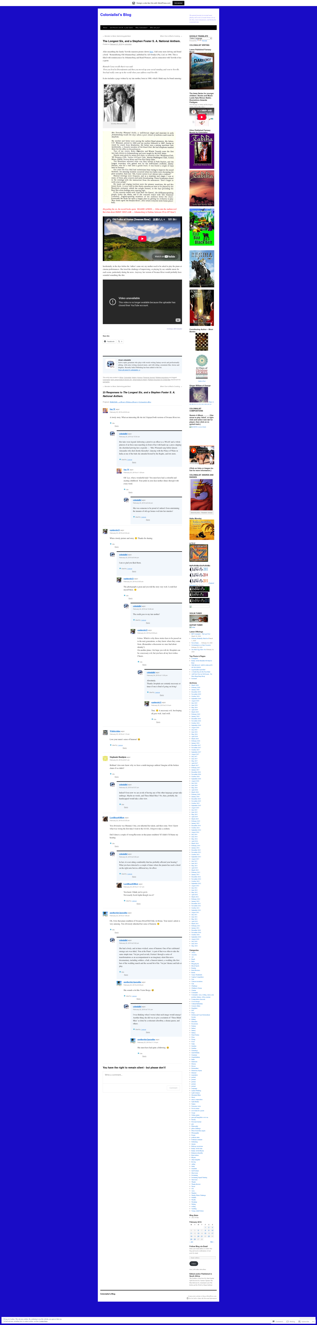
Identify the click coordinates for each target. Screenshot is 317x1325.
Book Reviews (195, 970)
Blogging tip (195, 964)
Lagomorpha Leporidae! (198, 669)
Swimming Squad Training (199, 1177)
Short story (194, 1173)
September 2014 (196, 830)
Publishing (194, 1142)
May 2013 (194, 866)
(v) (197, 404)
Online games (195, 1115)
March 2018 (195, 739)
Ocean (193, 1113)
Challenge (194, 986)
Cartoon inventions (197, 981)
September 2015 (196, 805)
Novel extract (195, 1108)
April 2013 (194, 868)
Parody (193, 1119)
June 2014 (194, 837)
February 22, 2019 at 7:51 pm (143, 1009)
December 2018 (196, 718)
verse (193, 1191)
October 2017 (195, 750)
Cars (192, 979)
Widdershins (115, 731)
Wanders (194, 1193)
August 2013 (195, 859)
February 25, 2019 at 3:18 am (161, 705)
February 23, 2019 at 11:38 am (134, 472)
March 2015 (195, 819)
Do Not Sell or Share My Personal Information (203, 1298)
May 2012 (194, 892)
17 (212, 1233)
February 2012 (195, 899)
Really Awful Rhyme (197, 1151)
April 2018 (194, 736)
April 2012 (194, 894)
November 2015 (196, 801)
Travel (193, 1186)
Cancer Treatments (196, 975)
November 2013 (196, 852)
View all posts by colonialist (129, 370)
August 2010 (195, 939)
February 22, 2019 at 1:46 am (120, 916)
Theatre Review (196, 1184)
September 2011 (196, 910)
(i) (213, 402)
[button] (119, 103)
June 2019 (194, 705)
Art (192, 957)
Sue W (112, 409)
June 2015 (194, 812)
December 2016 (196, 772)
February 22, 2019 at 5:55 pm (129, 857)
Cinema (193, 990)
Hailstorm (194, 1062)
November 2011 (196, 906)
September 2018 (196, 725)
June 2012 (194, 890)
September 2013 (196, 857)
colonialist (128, 44)
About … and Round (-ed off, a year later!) (118, 27)
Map (210, 402)
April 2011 (194, 921)
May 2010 (194, 946)
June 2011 (194, 917)
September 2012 (196, 883)
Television (194, 1180)
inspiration (194, 1075)
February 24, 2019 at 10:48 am (143, 609)
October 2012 (195, 881)
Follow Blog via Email (198, 1246)
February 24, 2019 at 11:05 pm (157, 675)
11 (191, 1233)
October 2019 (195, 696)
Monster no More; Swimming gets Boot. (117, 36)
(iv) (195, 404)
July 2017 (194, 756)
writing (193, 1206)
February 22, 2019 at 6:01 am (120, 760)
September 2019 (196, 698)
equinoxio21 (115, 530)
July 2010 (194, 941)
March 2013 (195, 870)
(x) (210, 404)
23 (209, 1236)
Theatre (193, 1182)
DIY (192, 1010)
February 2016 (195, 794)
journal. (193, 1077)
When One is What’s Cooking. (171, 36)
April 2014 (194, 841)
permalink (106, 382)
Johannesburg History (139, 380)
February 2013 (195, 872)
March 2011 (195, 923)
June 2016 (194, 785)
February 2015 (195, 821)
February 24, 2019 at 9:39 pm (147, 633)
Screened (194, 678)
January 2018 (195, 743)
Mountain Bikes (196, 1095)
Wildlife (193, 1197)
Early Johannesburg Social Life (121, 380)
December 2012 (196, 877)
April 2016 (194, 790)
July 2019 (194, 703)
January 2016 (195, 796)
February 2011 (195, 926)
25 (191, 1239)
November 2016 (196, 774)
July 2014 (194, 834)
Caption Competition (197, 977)
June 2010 (194, 943)
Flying (193, 1039)
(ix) (208, 404)
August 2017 (195, 754)
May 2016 (194, 788)
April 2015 (194, 816)
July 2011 (194, 915)
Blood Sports (195, 966)
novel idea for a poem (197, 1111)
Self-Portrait (195, 1171)
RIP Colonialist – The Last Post (200, 634)
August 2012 (195, 886)
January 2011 (195, 928)
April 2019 (194, 710)
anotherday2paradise (118, 912)
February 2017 (195, 767)
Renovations (195, 1155)
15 (205, 1233)
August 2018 (195, 727)
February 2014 (195, 845)
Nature (193, 1104)
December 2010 (196, 930)
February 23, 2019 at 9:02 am (120, 412)
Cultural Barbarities (197, 1004)
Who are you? (155, 27)
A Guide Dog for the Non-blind (200, 672)
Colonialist (127, 377)
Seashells (194, 1168)
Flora (193, 1037)
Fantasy (193, 1026)
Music (193, 1097)
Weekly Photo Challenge (198, 1195)
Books (193, 972)
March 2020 (195, 685)
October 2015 (195, 803)
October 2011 (195, 908)
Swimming (194, 1175)
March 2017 (195, 765)
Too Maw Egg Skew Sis (198, 649)
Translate (204, 41)
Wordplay (194, 1202)
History (134, 377)
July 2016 (194, 783)
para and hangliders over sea (199, 1117)
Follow (194, 1264)
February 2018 (195, 741)
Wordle (193, 1200)
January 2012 (195, 901)
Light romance (195, 1093)
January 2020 (195, 690)
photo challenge (196, 1128)
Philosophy (194, 1126)
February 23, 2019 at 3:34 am (120, 533)
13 (198, 1233)
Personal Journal (149, 377)
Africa (121, 377)
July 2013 (194, 861)
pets (192, 1124)
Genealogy (194, 1050)
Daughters (194, 1008)
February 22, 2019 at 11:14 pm (147, 1042)
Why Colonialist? (141, 27)
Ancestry (194, 955)
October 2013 (195, 854)
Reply (117, 426)
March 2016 (195, 792)
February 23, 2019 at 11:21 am (134, 887)
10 (212, 1230)
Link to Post (201, 381)
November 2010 (196, 932)
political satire (195, 1137)
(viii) (205, 404)
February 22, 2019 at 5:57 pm (129, 787)
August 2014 (195, 832)
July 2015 (194, 810)
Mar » (212, 1242)
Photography (195, 1133)
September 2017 (196, 752)
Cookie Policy (43, 1321)
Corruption (194, 658)
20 (198, 1236)
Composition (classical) (198, 999)
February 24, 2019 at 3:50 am (133, 581)
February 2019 (195, 714)
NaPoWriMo (195, 1102)
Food (193, 1041)
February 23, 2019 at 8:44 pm (143, 503)
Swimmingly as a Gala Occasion (201, 645)
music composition (196, 1099)
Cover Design (195, 1001)
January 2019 (195, 716)
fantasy (193, 1028)
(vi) (200, 404)
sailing (193, 1164)
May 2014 (194, 839)
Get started (178, 3)
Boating (193, 968)
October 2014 (195, 828)
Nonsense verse (196, 1106)
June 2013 (194, 863)
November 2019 (196, 694)
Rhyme (193, 1157)
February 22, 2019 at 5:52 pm (129, 943)
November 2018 (196, 721)
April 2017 (194, 763)
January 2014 (195, 848)
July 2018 (194, 730)
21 (202, 1236)
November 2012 (196, 879)
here (151, 51)
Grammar (194, 1055)
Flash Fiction (195, 1035)
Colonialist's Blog (115, 14)
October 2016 (195, 776)
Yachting (194, 1209)
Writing (193, 1204)
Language (194, 1088)
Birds (193, 961)
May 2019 (194, 707)
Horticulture (194, 1068)
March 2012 (195, 897)
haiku (193, 1059)
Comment (173, 1088)
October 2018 (195, 723)
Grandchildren (195, 1057)
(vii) (202, 404)
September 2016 (196, 779)
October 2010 (195, 935)
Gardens (193, 1046)
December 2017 (196, 745)
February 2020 (195, 687)
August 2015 (195, 808)
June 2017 (194, 759)
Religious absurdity (197, 1153)
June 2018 (194, 732)
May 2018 (194, 734)
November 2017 (196, 747)
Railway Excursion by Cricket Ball (159, 380)
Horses (193, 1066)
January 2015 (195, 823)
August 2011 (195, 912)
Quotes (193, 1144)
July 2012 (194, 888)
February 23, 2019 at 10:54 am (129, 436)
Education (194, 1021)
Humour (140, 377)
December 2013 (196, 850)
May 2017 (194, 761)
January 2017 (195, 770)
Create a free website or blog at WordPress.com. (202, 1296)
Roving (193, 1162)
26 (195, 1239)
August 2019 (195, 701)
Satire (193, 1166)
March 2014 (195, 843)
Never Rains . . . (196, 643)
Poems (193, 1135)
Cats (192, 984)
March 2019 (195, 712)
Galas (193, 1044)
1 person (129, 459)
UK (192, 1188)
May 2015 (194, 814)
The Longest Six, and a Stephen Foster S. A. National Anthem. (142, 41)
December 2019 (196, 692)
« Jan (191, 1242)
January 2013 (195, 874)
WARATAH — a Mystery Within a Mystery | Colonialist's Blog (130, 402)
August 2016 (195, 781)
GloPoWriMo (195, 1053)
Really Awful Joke (196, 1148)
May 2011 (194, 919)
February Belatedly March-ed (200, 638)
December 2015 (196, 799)
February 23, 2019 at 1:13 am (120, 734)
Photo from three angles (198, 1131)
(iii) (193, 404)
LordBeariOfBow (117, 817)
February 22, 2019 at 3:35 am (120, 820)
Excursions (194, 1024)
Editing (193, 1019)
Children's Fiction (196, 988)
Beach (193, 959)
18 (191, 1236)
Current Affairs (195, 1006)
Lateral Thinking (196, 1090)
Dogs (193, 1013)
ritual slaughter (195, 1160)
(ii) (190, 404)
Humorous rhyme (196, 1070)
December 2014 (196, 825)
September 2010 (196, 937)
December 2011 (196, 903)
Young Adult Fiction (197, 1211)
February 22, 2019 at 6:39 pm (133, 985)
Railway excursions (162, 377)
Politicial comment (196, 1139)
